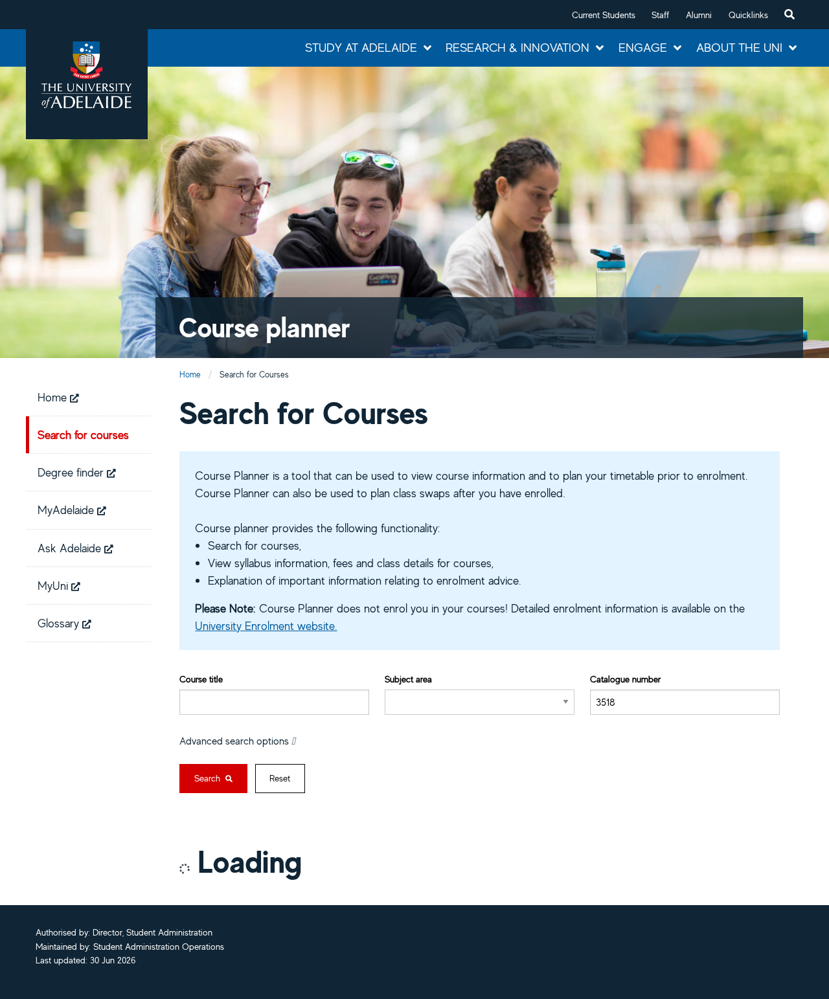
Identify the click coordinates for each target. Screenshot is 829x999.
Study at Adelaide (361, 47)
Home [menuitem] (54, 397)
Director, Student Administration (152, 932)
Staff (660, 15)
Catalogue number (625, 678)
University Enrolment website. (266, 625)
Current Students (603, 15)
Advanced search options (235, 740)
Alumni (699, 15)
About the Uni (739, 47)
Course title (201, 678)
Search (208, 778)
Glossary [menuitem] (60, 623)
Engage (643, 47)
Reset (279, 778)
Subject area (408, 678)
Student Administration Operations (158, 946)
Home (190, 374)
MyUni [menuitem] (54, 585)
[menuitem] (789, 14)
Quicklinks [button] (748, 15)
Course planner (264, 327)
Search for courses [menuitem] (83, 434)
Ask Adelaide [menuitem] (71, 548)
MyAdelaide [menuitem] (67, 509)
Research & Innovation (517, 47)
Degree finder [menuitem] (72, 472)
